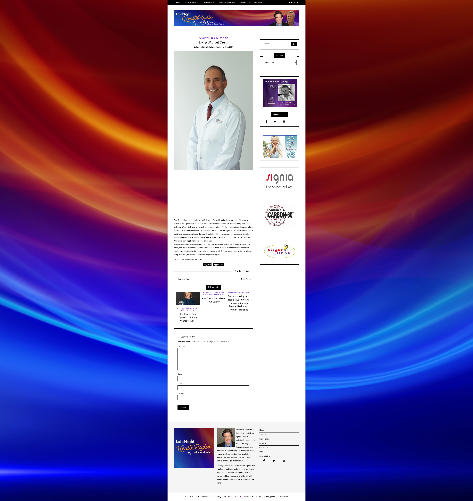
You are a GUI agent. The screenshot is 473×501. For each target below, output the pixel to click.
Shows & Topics (190, 2)
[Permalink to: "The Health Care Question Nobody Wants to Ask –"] (188, 298)
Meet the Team (209, 2)
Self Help (224, 38)
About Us (243, 2)
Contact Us (258, 2)
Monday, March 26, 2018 (224, 47)
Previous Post (183, 279)
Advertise (263, 443)
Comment (181, 346)
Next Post (245, 279)
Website (180, 393)
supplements (218, 265)
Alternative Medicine (208, 38)
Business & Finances (214, 294)
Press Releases (264, 439)
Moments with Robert (227, 2)
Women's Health (189, 310)
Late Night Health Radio (204, 47)
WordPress (284, 497)
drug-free (207, 265)
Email (180, 384)
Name (180, 374)
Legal (261, 452)
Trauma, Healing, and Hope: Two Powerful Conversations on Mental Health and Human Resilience (238, 303)
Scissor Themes (258, 497)
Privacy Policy (264, 456)
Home (178, 2)
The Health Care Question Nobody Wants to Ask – (188, 317)
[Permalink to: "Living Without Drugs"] (213, 110)
